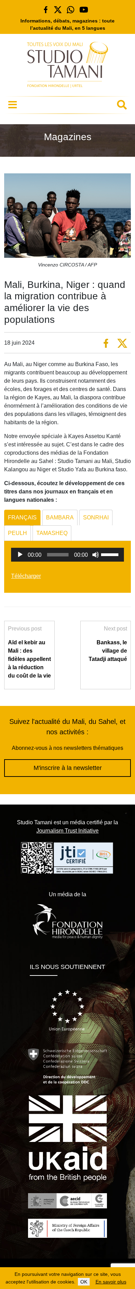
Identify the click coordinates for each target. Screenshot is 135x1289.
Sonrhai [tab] (96, 517)
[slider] (110, 554)
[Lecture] (20, 554)
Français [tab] (22, 517)
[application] (67, 555)
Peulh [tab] (17, 533)
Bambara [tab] (60, 517)
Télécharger (26, 576)
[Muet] (95, 554)
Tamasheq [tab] (52, 533)
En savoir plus (111, 1282)
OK (83, 1282)
